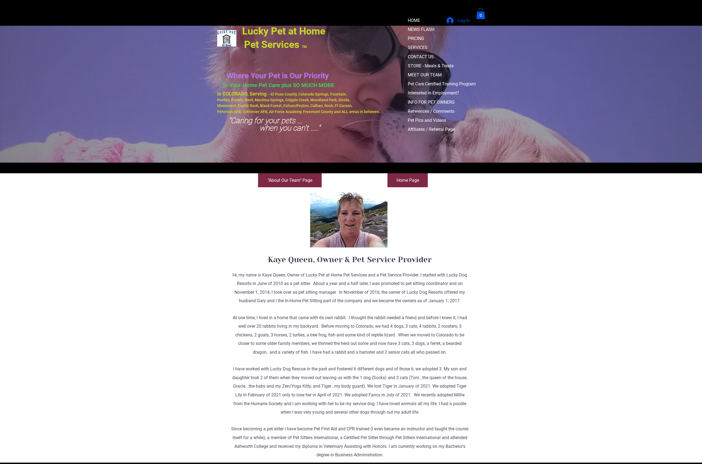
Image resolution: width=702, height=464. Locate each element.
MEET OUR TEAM (425, 74)
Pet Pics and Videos (427, 120)
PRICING (416, 38)
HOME (414, 20)
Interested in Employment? (433, 93)
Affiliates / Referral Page (431, 129)
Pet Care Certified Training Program (442, 84)
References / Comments (431, 111)
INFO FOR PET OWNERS (431, 102)
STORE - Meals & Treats (431, 65)
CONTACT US (421, 56)
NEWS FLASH (421, 29)
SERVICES (418, 47)
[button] (480, 13)
